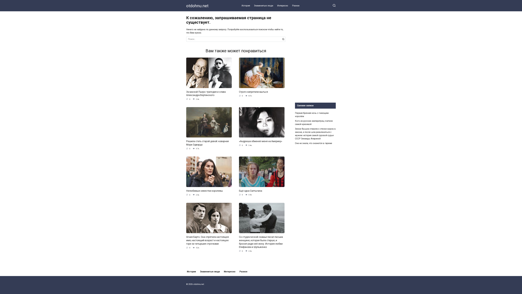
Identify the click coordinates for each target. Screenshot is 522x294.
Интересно (282, 5)
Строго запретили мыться (253, 92)
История (246, 5)
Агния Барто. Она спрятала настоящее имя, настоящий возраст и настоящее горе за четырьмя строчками (207, 240)
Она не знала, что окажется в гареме (313, 143)
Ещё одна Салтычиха (250, 190)
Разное (295, 5)
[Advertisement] (315, 56)
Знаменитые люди (263, 5)
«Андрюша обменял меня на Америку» (260, 141)
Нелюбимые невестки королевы (204, 190)
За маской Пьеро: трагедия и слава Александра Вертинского (206, 94)
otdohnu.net (197, 5)
